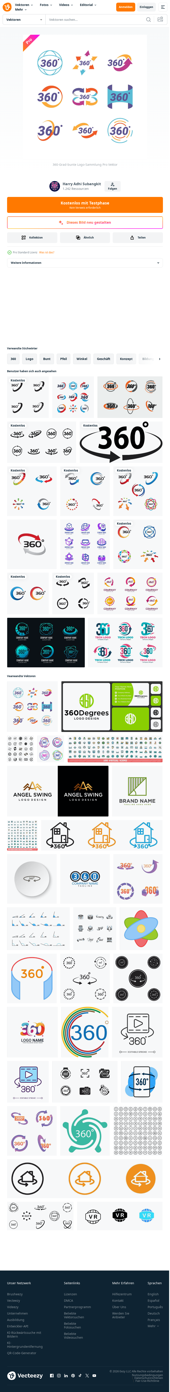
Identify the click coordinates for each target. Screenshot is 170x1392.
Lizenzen (70, 1294)
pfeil (63, 359)
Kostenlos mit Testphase (85, 205)
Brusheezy (15, 1294)
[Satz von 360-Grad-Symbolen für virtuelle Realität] (94, 928)
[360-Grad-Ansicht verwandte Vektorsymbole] (28, 397)
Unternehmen (17, 1313)
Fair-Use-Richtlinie (144, 1385)
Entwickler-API (17, 1326)
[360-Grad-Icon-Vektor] (85, 978)
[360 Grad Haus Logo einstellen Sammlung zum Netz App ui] (101, 835)
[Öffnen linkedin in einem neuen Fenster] (66, 1378)
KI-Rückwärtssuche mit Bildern (24, 1334)
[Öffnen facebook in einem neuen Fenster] (52, 1378)
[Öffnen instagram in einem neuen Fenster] (59, 1378)
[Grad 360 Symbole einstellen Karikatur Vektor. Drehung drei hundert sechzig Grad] (32, 1131)
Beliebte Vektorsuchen (74, 1315)
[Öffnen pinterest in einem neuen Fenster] (73, 1378)
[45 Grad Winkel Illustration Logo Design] (137, 791)
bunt (46, 359)
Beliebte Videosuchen (73, 1336)
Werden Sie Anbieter (120, 1315)
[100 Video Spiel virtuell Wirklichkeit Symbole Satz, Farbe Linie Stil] (22, 835)
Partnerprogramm (77, 1307)
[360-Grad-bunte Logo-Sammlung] (32, 706)
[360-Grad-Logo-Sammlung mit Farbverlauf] (125, 642)
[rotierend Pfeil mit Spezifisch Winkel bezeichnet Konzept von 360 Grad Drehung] (32, 978)
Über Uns (119, 1307)
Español (150, 1300)
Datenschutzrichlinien (145, 1382)
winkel (82, 359)
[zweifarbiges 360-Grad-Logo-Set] (129, 397)
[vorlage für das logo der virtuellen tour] (85, 544)
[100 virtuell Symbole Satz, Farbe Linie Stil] (115, 748)
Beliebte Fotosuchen (72, 1325)
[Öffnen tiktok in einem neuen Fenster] (80, 1378)
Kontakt (118, 1300)
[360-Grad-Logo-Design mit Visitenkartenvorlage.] (111, 706)
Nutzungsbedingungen (144, 1379)
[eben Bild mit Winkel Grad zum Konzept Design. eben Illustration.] (38, 928)
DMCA (68, 1300)
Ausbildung (15, 1320)
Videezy (12, 1307)
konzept (126, 359)
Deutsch (150, 1313)
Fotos (44, 5)
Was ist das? (46, 252)
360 (13, 359)
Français (150, 1320)
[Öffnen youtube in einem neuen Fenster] (94, 1378)
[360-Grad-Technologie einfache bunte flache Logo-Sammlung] (73, 397)
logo (29, 359)
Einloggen (146, 7)
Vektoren (22, 5)
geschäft (103, 359)
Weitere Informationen (26, 263)
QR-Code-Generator (21, 1353)
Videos (64, 5)
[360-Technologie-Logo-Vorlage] (46, 642)
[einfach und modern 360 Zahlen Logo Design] (85, 879)
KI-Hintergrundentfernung (25, 1345)
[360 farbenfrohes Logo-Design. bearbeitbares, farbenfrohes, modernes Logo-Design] (32, 1032)
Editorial (86, 5)
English (149, 1294)
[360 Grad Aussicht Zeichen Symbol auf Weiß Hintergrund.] (141, 1082)
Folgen (112, 189)
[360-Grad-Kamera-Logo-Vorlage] (85, 1082)
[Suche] (148, 19)
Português (152, 1307)
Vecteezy (13, 1300)
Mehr (19, 9)
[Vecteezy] (7, 7)
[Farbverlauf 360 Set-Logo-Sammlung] (129, 593)
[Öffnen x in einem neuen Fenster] (87, 1378)
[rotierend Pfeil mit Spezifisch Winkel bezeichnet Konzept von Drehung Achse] (141, 928)
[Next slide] (152, 359)
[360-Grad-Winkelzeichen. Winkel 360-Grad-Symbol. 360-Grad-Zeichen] (84, 1032)
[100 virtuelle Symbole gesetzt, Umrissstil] (137, 1131)
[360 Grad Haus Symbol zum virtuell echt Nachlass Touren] (84, 1178)
